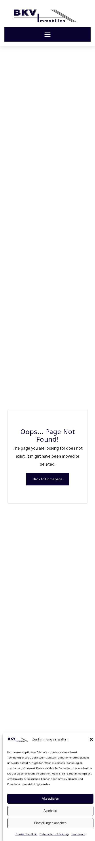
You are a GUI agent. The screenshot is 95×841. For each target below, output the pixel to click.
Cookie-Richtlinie (26, 834)
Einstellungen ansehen (50, 823)
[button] (91, 739)
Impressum (78, 834)
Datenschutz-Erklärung (54, 834)
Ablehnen (50, 811)
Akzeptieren (50, 798)
